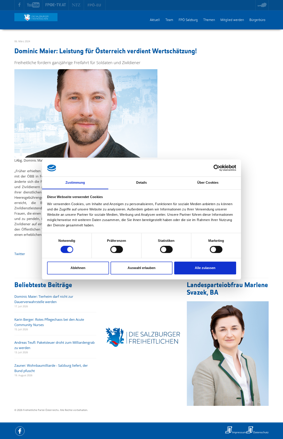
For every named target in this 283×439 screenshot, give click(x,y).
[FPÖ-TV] (56, 5)
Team (169, 20)
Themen (209, 20)
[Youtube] (33, 5)
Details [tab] (141, 182)
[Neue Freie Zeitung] (76, 5)
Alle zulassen (205, 268)
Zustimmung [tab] (75, 182)
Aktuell (155, 20)
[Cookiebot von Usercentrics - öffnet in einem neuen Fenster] (216, 168)
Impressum (239, 432)
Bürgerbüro (257, 20)
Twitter (19, 254)
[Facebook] (19, 5)
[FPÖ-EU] (94, 5)
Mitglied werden (232, 20)
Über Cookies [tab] (207, 182)
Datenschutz (261, 432)
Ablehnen (78, 268)
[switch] (116, 249)
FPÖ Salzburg (188, 20)
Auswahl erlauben (141, 268)
